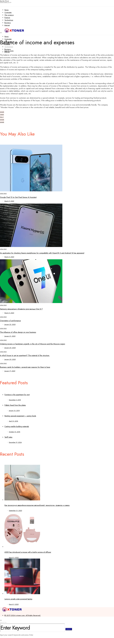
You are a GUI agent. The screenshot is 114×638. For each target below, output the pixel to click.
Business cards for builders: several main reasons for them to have (25, 367)
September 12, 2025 (15, 511)
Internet (7, 25)
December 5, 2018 (15, 400)
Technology (8, 20)
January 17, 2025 (9, 371)
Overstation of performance (10, 320)
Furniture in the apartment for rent (17, 394)
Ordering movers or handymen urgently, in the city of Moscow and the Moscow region (32, 344)
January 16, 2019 (14, 410)
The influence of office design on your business (18, 332)
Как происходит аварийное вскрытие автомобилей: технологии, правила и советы (37, 505)
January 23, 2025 (9, 324)
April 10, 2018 (13, 421)
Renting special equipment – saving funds (20, 416)
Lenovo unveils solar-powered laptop (18, 599)
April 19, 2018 (8, 51)
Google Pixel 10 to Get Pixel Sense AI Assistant (18, 197)
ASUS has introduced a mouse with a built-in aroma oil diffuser (27, 552)
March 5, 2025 (9, 201)
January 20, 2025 (10, 348)
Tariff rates (8, 437)
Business (7, 22)
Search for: (3, 622)
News (6, 10)
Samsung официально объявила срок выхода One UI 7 (21, 309)
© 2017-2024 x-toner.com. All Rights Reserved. (22, 615)
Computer (8, 12)
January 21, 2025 (9, 336)
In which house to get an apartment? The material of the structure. (25, 355)
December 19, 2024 (15, 442)
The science (9, 15)
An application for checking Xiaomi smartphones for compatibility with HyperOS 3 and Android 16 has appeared (42, 253)
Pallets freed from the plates (15, 405)
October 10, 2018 (14, 432)
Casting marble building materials (16, 426)
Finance (7, 17)
